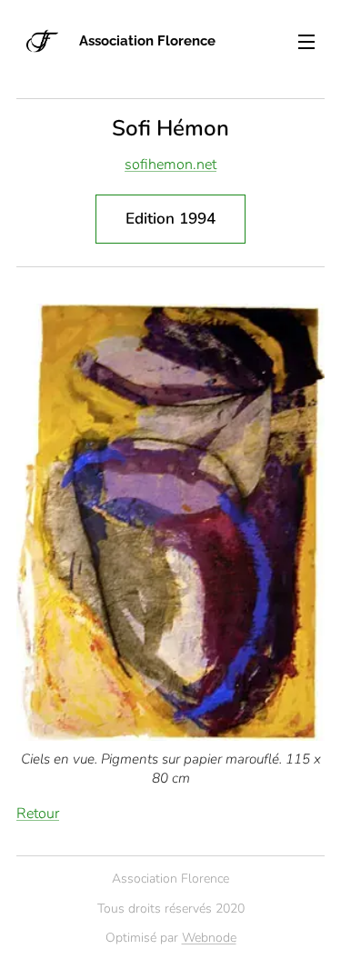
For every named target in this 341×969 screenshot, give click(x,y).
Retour (37, 814)
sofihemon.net (170, 165)
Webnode (209, 937)
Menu (306, 41)
